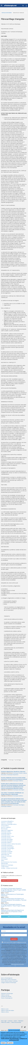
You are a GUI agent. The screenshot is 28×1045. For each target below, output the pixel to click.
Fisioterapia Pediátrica (18, 780)
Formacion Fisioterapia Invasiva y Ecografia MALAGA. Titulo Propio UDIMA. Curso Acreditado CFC (13, 890)
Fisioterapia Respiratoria (12, 774)
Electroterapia (4, 828)
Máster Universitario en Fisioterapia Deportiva (12, 894)
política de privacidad (21, 942)
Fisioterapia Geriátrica (18, 795)
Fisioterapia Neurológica (18, 789)
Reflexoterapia (4, 863)
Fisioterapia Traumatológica (14, 760)
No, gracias (10, 1042)
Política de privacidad (16, 1022)
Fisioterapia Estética (5, 835)
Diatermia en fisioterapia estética (9, 824)
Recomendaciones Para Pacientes (9, 862)
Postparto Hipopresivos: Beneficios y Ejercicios (13, 771)
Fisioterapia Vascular (6, 850)
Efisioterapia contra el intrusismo (8, 979)
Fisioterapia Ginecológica (7, 839)
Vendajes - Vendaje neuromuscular (9, 868)
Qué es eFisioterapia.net (6, 978)
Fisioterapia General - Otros (7, 836)
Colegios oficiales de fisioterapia (8, 982)
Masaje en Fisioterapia (6, 856)
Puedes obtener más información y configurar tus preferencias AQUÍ (14, 1039)
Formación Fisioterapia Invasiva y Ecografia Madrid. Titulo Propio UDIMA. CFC (13, 905)
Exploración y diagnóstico (7, 830)
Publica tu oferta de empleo (7, 1010)
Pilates (2, 860)
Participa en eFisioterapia (7, 993)
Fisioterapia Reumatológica (7, 847)
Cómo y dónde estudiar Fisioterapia (9, 981)
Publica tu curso (4, 1009)
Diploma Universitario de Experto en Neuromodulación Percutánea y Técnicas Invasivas (13, 900)
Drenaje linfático (5, 825)
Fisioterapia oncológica (6, 853)
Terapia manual (4, 866)
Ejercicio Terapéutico (6, 827)
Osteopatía (3, 857)
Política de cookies (5, 1022)
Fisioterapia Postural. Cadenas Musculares (11, 844)
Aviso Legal (3, 1020)
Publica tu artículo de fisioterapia (9, 880)
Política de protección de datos (17, 964)
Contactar (10, 1020)
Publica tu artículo (5, 995)
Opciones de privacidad (14, 1030)
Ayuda (15, 1020)
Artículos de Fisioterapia (7, 12)
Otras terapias (4, 859)
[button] (26, 5)
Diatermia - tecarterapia (6, 822)
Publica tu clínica (5, 1012)
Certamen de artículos (6, 996)
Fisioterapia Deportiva (6, 833)
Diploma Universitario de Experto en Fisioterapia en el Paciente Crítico (12, 910)
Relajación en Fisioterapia (7, 865)
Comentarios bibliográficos (7, 821)
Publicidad (20, 1020)
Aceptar (3, 1042)
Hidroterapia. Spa (5, 854)
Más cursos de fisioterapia (14, 916)
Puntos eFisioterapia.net (6, 998)
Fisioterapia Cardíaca (6, 831)
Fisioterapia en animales (6, 851)
